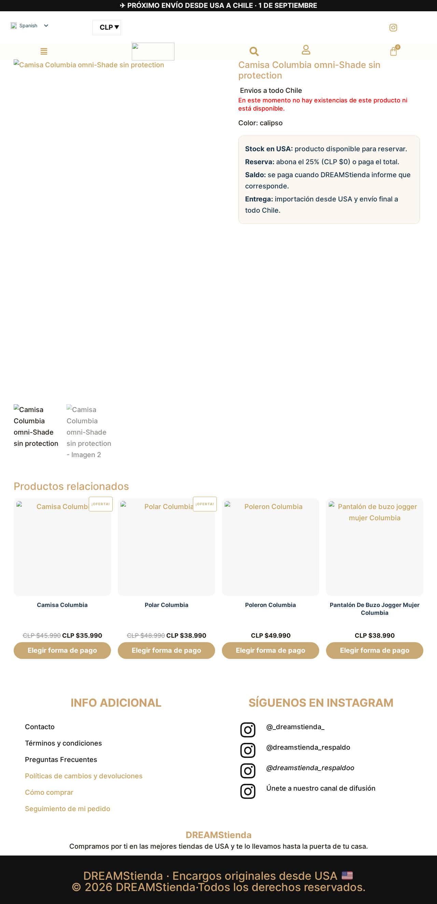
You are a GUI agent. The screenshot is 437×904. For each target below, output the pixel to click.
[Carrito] (393, 51)
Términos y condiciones (63, 743)
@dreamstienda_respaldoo (310, 768)
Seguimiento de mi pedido (67, 809)
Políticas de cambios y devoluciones (84, 776)
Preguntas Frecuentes (61, 759)
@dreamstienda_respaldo (308, 747)
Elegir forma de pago (62, 650)
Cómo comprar (49, 792)
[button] (44, 51)
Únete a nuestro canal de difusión (321, 788)
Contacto (40, 727)
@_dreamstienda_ (295, 727)
